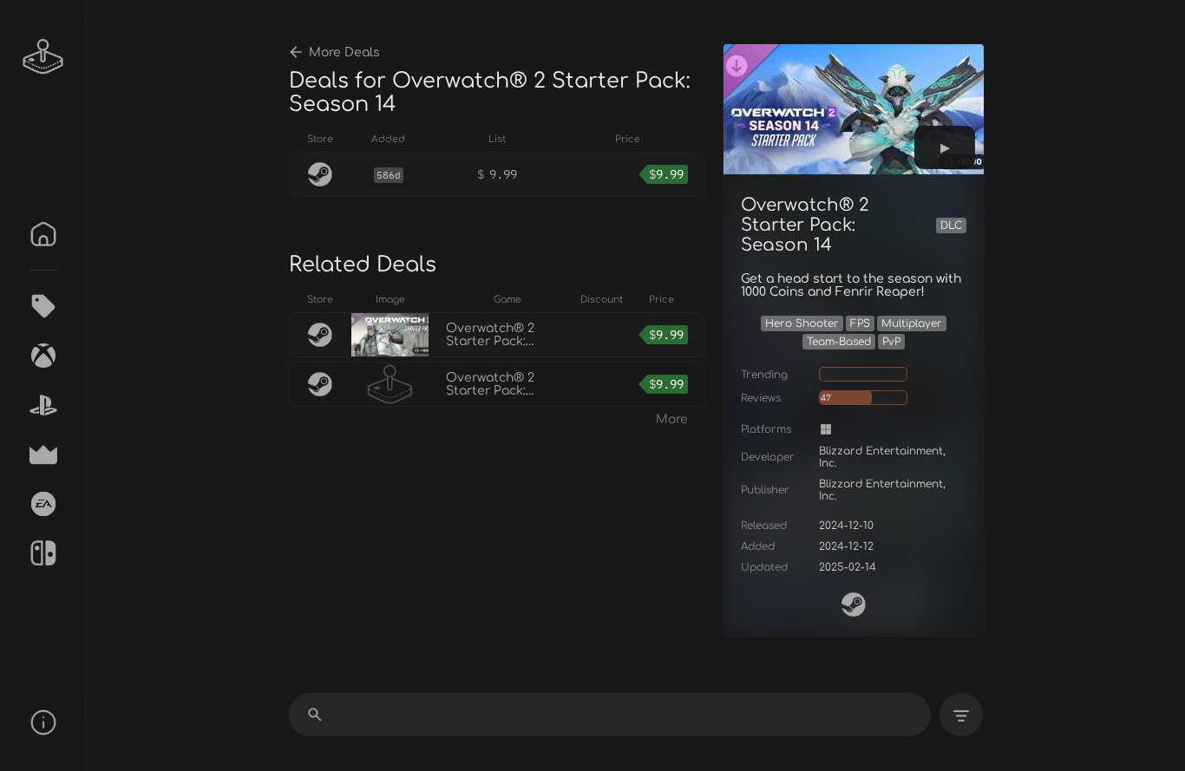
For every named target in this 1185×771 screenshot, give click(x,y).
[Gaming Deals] (43, 306)
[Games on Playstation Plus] (43, 405)
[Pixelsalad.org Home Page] (43, 56)
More (672, 419)
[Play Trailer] (944, 147)
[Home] (43, 234)
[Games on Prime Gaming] (43, 454)
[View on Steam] (853, 604)
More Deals (344, 52)
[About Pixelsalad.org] (43, 722)
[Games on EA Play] (43, 504)
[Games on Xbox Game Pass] (43, 355)
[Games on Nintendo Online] (43, 553)
